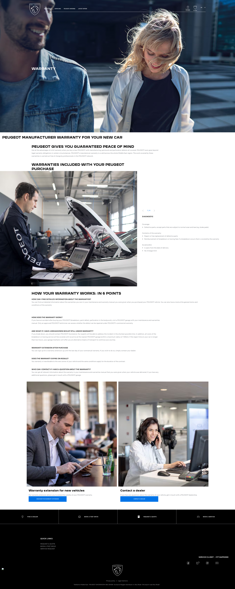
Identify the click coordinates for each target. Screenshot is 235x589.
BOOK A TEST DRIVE (48, 546)
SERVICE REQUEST (47, 549)
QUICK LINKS (46, 538)
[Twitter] (198, 563)
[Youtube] (217, 563)
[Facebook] (188, 563)
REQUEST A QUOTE (47, 544)
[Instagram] (207, 563)
